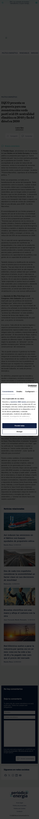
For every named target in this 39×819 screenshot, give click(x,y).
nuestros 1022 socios (18, 402)
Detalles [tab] (19, 391)
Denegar (19, 431)
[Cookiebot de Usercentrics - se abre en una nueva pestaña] (28, 386)
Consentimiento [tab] (8, 391)
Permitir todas (19, 426)
